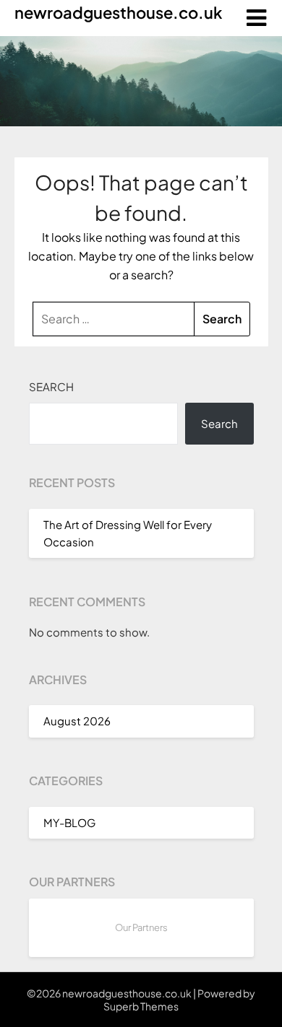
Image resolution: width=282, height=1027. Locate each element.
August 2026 (77, 720)
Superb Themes (141, 1006)
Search (51, 386)
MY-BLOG (69, 822)
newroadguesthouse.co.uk (118, 12)
